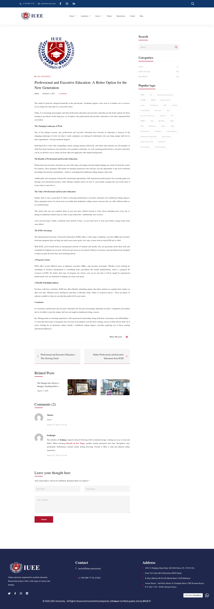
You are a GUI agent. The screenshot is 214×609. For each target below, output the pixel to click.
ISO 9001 (162, 121)
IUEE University (159, 71)
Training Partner (160, 147)
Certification (154, 105)
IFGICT (143, 121)
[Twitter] (9, 593)
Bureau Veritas (165, 100)
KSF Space (152, 126)
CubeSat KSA (145, 110)
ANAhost (114, 601)
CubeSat (174, 105)
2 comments (62, 93)
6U (151, 95)
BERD (153, 100)
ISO (152, 121)
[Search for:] (159, 47)
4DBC (143, 95)
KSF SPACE (159, 76)
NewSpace (158, 131)
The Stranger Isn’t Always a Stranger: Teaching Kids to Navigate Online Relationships (49, 386)
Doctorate (158, 110)
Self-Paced (161, 142)
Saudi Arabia (166, 136)
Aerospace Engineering (165, 95)
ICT (172, 115)
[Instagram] (21, 593)
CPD (164, 105)
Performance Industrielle (149, 136)
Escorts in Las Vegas (76, 443)
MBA (172, 126)
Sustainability (145, 147)
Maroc (163, 126)
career (143, 105)
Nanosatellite (145, 131)
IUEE (172, 121)
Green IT (163, 115)
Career (159, 66)
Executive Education (148, 115)
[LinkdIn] (27, 593)
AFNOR (143, 100)
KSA (142, 126)
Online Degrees (172, 131)
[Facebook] (15, 593)
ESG (168, 110)
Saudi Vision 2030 (147, 142)
